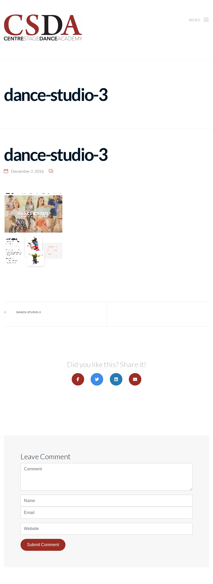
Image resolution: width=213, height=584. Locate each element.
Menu (195, 20)
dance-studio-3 (28, 312)
